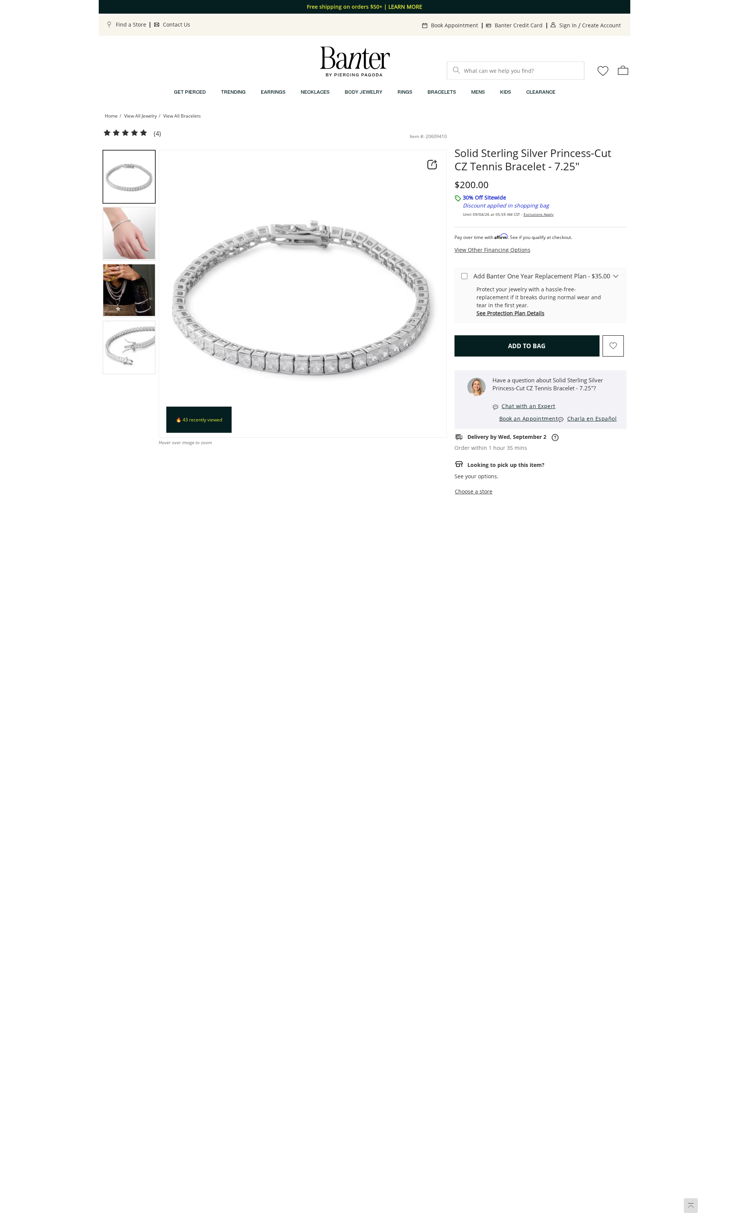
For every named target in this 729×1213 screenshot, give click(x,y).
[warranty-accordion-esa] (616, 276)
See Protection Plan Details (510, 313)
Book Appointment (454, 25)
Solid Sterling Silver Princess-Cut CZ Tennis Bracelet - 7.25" (532, 159)
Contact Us (176, 24)
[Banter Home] (355, 62)
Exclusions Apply (539, 214)
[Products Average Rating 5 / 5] (125, 133)
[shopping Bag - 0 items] (623, 70)
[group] (129, 177)
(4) (157, 133)
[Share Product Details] (432, 164)
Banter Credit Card (519, 25)
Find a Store (131, 24)
